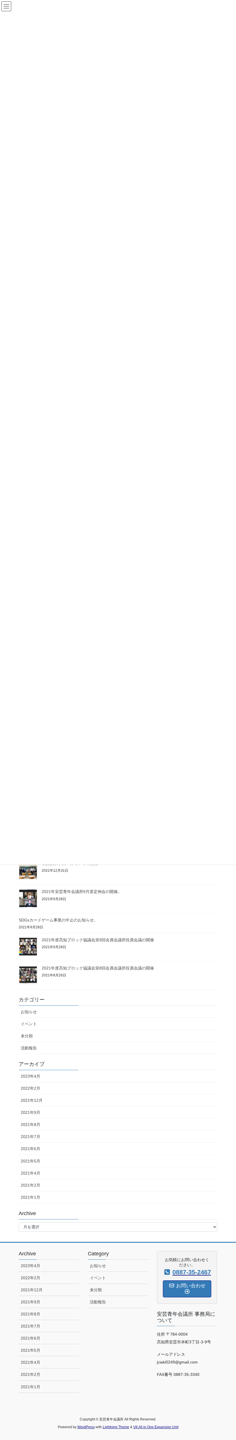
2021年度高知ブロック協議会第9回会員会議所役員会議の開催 (98, 940)
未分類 (27, 1036)
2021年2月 (30, 1185)
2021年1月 (30, 1197)
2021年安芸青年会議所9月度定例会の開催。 (82, 891)
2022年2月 (30, 1088)
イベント (29, 1024)
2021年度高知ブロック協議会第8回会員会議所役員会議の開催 (98, 968)
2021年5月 (30, 1161)
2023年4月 (30, 1076)
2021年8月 (30, 1124)
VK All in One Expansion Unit (155, 1427)
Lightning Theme (116, 1427)
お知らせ (29, 1011)
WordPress (86, 1427)
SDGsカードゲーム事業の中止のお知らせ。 (58, 920)
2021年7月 (30, 1136)
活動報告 (29, 1048)
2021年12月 (32, 1100)
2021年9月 (30, 1112)
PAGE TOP (225, 1392)
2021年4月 (30, 1173)
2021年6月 (30, 1148)
